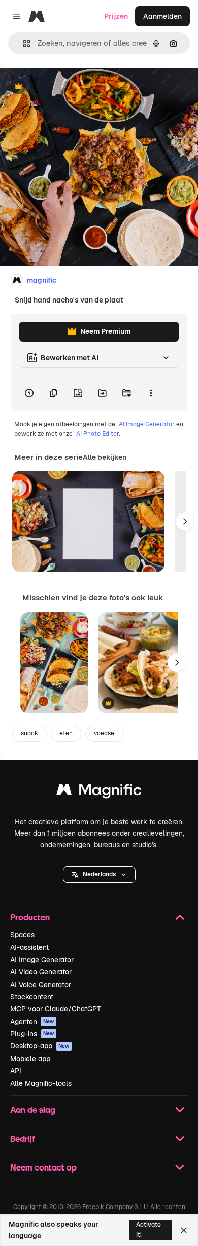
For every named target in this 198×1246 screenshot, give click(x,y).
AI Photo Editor (97, 434)
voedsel (105, 733)
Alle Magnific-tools (41, 1083)
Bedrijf (22, 1138)
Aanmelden (162, 16)
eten (66, 733)
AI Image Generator (147, 424)
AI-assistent (29, 947)
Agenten (32, 1021)
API (15, 1070)
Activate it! (148, 1229)
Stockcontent (31, 996)
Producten (30, 917)
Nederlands (99, 874)
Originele (67, 87)
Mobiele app (30, 1058)
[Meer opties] (151, 393)
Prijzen (116, 16)
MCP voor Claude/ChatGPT (55, 1008)
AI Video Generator (41, 971)
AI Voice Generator (40, 984)
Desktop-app (40, 1045)
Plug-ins (32, 1033)
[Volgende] (185, 521)
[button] (99, 874)
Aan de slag (32, 1109)
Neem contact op (43, 1167)
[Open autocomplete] (23, 43)
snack (29, 733)
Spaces (22, 934)
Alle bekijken (104, 457)
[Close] (183, 1230)
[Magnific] (99, 792)
